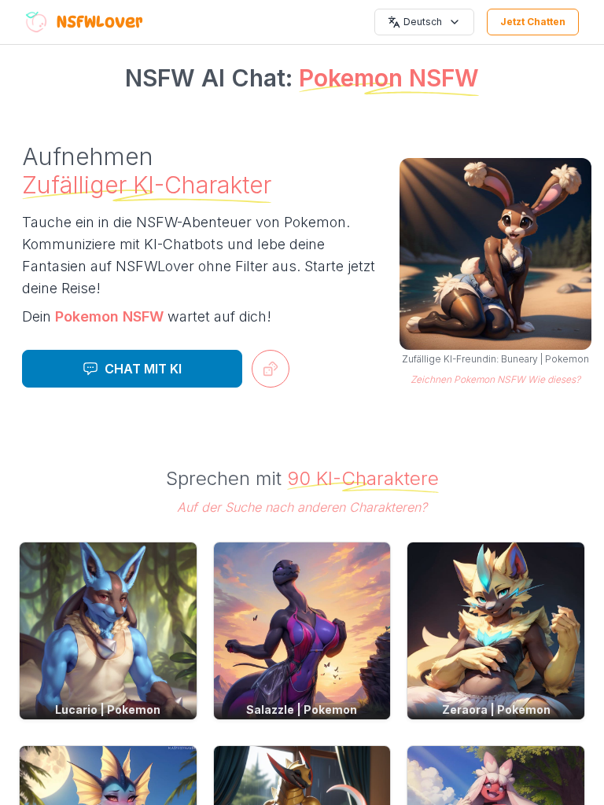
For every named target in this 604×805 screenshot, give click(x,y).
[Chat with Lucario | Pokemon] (108, 630)
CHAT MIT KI (143, 369)
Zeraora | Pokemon (496, 709)
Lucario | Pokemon (107, 709)
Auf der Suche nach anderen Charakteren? (302, 507)
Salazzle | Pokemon (301, 709)
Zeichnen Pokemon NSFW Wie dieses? (495, 379)
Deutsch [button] (422, 22)
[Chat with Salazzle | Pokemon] (302, 630)
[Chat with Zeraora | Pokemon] (495, 630)
